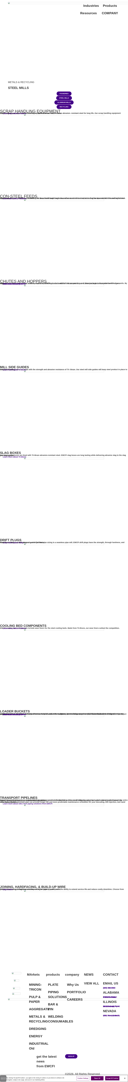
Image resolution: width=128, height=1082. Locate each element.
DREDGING (36, 1029)
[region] (64, 1078)
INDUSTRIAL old (36, 1046)
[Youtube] (105, 1023)
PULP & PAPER (35, 999)
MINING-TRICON (35, 987)
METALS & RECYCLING (36, 1019)
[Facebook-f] (116, 1018)
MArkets (33, 974)
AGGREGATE (36, 1009)
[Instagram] (111, 1018)
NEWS (89, 974)
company (72, 974)
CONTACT (110, 974)
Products (110, 6)
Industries (91, 6)
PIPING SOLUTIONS (55, 994)
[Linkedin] (105, 1018)
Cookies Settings (83, 1078)
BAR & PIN (53, 1007)
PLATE (53, 984)
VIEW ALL (91, 983)
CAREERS (74, 999)
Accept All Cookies (112, 1078)
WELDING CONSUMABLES (55, 1019)
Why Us (73, 984)
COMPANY (110, 13)
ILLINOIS (110, 1002)
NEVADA (109, 1011)
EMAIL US (110, 983)
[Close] (125, 1078)
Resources (88, 13)
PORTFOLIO (74, 992)
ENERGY (35, 1036)
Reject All (97, 1078)
